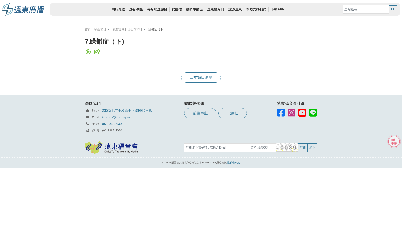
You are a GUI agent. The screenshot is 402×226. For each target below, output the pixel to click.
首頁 (88, 29)
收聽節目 (100, 29)
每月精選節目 (157, 9)
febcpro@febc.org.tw (116, 117)
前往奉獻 (200, 113)
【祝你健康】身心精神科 (126, 29)
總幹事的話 (194, 9)
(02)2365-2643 (112, 124)
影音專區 (136, 9)
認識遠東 (235, 9)
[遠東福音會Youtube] (302, 112)
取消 (312, 147)
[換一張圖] (287, 147)
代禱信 (177, 9)
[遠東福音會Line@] (313, 112)
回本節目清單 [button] (201, 77)
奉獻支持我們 (256, 9)
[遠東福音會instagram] (291, 112)
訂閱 (303, 147)
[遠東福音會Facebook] (281, 112)
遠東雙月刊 (215, 9)
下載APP (278, 9)
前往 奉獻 (394, 141)
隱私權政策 (233, 162)
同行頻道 (118, 9)
